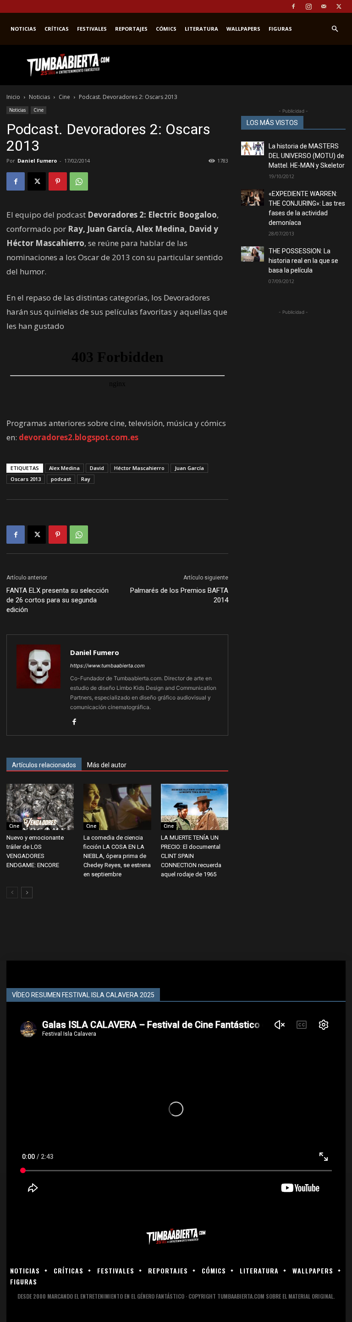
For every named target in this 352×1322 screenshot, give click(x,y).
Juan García (189, 467)
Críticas (56, 28)
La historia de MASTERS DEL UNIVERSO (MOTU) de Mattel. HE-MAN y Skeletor (307, 155)
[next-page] (27, 892)
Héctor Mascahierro (139, 467)
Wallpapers (243, 28)
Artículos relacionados (44, 765)
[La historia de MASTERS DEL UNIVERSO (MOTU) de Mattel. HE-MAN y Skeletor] (252, 148)
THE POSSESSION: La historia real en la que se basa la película (303, 260)
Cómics (166, 28)
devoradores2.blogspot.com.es (78, 437)
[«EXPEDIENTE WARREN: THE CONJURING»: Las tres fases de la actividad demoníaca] (252, 197)
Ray (85, 478)
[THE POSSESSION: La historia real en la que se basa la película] (252, 254)
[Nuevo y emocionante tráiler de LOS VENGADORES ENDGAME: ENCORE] (40, 807)
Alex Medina (64, 467)
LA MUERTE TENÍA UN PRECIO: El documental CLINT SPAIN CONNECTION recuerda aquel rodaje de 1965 (191, 856)
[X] (339, 6)
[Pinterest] (58, 181)
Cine (64, 97)
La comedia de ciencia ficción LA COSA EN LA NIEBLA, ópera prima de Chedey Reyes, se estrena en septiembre (117, 856)
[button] (335, 29)
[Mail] (323, 6)
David (97, 467)
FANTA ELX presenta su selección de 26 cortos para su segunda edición (57, 600)
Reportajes (131, 28)
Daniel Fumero (37, 160)
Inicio (13, 97)
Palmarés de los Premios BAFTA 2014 (179, 595)
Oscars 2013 (26, 478)
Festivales (92, 28)
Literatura (201, 28)
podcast (61, 478)
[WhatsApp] (79, 181)
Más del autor (106, 765)
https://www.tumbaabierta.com (107, 665)
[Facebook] (293, 6)
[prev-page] (12, 892)
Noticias (23, 28)
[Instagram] (308, 6)
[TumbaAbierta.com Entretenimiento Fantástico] (176, 1236)
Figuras (280, 28)
